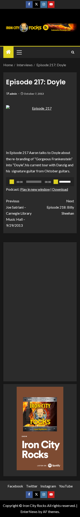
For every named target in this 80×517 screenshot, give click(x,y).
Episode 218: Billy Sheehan (60, 207)
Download (60, 189)
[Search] (73, 52)
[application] (40, 181)
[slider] (65, 181)
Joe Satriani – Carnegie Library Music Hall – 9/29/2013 (19, 213)
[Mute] (56, 181)
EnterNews (29, 511)
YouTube (66, 486)
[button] (18, 52)
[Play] (12, 181)
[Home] (8, 52)
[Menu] (18, 52)
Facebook (15, 486)
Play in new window (35, 189)
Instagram (48, 486)
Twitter (32, 486)
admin (13, 93)
